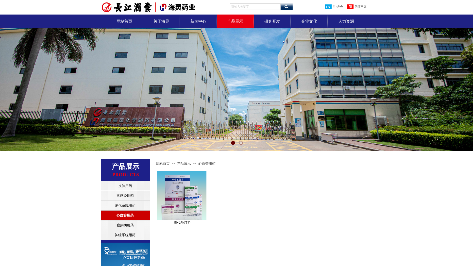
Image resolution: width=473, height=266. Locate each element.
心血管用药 (207, 164)
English (338, 6)
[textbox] (255, 6)
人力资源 (346, 21)
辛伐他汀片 (182, 223)
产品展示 (235, 21)
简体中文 (361, 6)
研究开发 (272, 21)
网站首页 (124, 21)
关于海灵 (161, 21)
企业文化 (309, 21)
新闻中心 (198, 21)
